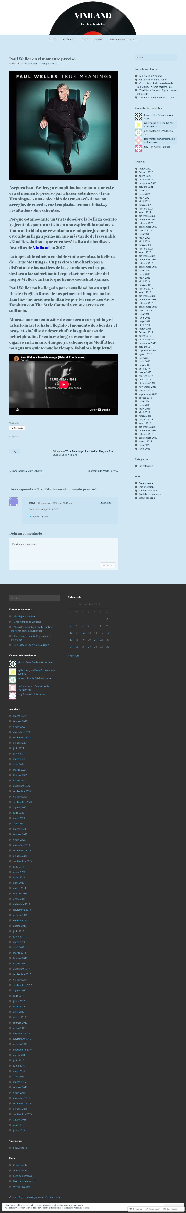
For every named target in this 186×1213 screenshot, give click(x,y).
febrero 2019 (146, 288)
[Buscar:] (156, 57)
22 (101, 639)
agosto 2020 (145, 230)
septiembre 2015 (148, 437)
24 (71, 646)
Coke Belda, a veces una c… (40, 662)
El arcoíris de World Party (102, 471)
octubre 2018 (146, 303)
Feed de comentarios (150, 494)
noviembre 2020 (147, 219)
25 (77, 646)
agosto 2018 (145, 310)
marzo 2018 (145, 328)
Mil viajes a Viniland (150, 76)
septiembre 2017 (148, 350)
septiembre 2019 (148, 266)
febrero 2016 (146, 419)
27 (89, 646)
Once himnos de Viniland (153, 79)
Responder (105, 502)
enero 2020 (145, 252)
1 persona (45, 516)
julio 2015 (144, 445)
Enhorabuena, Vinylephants (27, 471)
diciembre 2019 (147, 255)
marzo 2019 (145, 285)
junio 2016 (144, 405)
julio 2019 (144, 270)
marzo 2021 (145, 205)
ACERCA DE (69, 39)
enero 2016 (145, 423)
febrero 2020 (146, 248)
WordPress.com (147, 497)
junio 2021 (144, 194)
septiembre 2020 (148, 226)
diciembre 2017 (147, 339)
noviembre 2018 (147, 299)
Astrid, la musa (162, 146)
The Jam (103, 451)
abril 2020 (144, 241)
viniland (54, 63)
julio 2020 (144, 234)
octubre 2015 (146, 434)
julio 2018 (144, 314)
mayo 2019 (144, 277)
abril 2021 (144, 201)
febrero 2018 (146, 332)
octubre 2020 (146, 223)
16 (107, 632)
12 (83, 632)
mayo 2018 (144, 321)
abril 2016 (144, 412)
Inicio (53, 39)
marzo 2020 (145, 245)
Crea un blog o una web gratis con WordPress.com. (35, 1197)
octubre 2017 (146, 346)
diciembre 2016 (147, 383)
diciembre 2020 (147, 215)
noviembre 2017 (147, 343)
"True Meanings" (74, 451)
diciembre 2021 (147, 179)
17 (71, 639)
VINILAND (93, 15)
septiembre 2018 (148, 306)
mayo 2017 (144, 365)
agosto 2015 (145, 441)
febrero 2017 (146, 376)
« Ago (71, 655)
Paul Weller (91, 451)
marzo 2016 (145, 416)
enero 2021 (145, 212)
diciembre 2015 (147, 426)
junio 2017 (144, 361)
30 (107, 646)
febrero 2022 (146, 172)
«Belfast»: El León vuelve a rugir (156, 97)
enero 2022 (145, 175)
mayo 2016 (144, 408)
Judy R (146, 146)
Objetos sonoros (92, 39)
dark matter (149, 138)
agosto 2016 (145, 397)
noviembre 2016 (147, 386)
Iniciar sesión (146, 487)
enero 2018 (145, 336)
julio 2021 (144, 190)
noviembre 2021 (147, 183)
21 (95, 639)
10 (71, 632)
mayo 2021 (144, 197)
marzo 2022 (145, 168)
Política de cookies (81, 1208)
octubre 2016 (146, 390)
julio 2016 (144, 401)
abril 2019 (144, 281)
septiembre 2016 (148, 394)
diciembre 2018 (147, 296)
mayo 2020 (144, 237)
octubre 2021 (146, 186)
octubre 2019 (146, 263)
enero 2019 (145, 292)
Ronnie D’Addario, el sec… (40, 678)
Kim (145, 115)
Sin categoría (146, 466)
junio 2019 (144, 274)
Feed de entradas (148, 490)
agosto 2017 (145, 354)
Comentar (108, 565)
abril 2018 (144, 325)
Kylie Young (149, 123)
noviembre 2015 (147, 430)
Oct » (78, 655)
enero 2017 (145, 379)
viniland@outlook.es (123, 39)
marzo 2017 (145, 372)
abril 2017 (144, 368)
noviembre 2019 (147, 259)
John (145, 131)
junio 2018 (144, 317)
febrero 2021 (146, 208)
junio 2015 (144, 448)
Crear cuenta (146, 483)
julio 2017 (144, 357)
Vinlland (72, 454)
